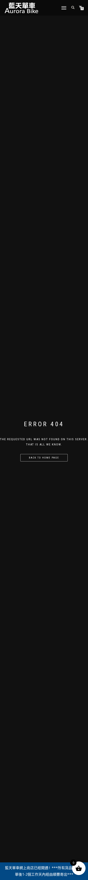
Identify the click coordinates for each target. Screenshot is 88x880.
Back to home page (44, 457)
